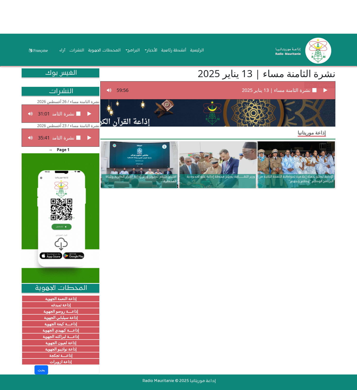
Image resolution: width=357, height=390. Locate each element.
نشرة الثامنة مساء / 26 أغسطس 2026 (68, 101)
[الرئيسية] (302, 50)
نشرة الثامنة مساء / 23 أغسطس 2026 (68, 125)
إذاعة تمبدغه (61, 305)
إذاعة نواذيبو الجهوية (60, 349)
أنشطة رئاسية (173, 50)
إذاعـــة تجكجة (60, 355)
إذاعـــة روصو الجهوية (60, 311)
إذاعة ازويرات (61, 361)
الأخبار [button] (152, 50)
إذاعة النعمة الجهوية (60, 298)
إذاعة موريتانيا (312, 132)
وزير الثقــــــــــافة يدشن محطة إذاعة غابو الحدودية (221, 177)
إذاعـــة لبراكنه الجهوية (61, 336)
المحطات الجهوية (104, 50)
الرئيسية (197, 50)
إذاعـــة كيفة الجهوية (60, 323)
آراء (62, 50)
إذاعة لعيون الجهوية (60, 342)
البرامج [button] (134, 50)
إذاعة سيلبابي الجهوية (61, 317)
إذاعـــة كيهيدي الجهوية (60, 330)
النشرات (76, 50)
